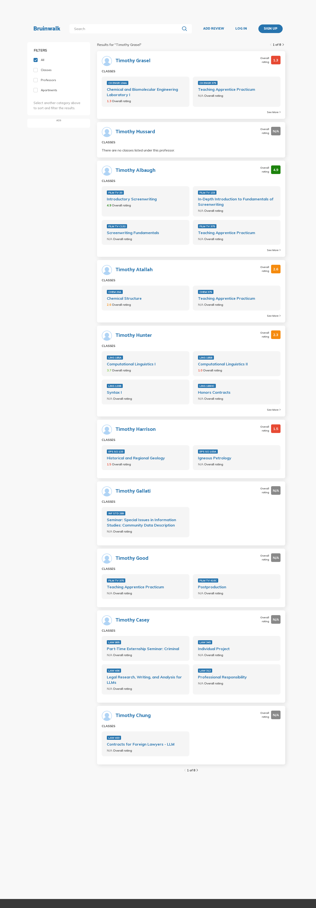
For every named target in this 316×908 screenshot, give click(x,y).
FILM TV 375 (207, 226)
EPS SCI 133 (115, 451)
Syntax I (114, 392)
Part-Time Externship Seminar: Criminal (143, 648)
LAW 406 (114, 670)
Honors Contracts (214, 392)
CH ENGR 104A (117, 83)
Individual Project (214, 648)
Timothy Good (132, 558)
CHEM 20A (114, 292)
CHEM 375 (205, 292)
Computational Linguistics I (131, 364)
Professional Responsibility (222, 677)
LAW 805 (114, 642)
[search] (125, 28)
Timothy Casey (132, 620)
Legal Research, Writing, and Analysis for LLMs (144, 680)
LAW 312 (205, 670)
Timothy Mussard (135, 132)
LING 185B (205, 357)
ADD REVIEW (213, 29)
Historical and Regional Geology (136, 458)
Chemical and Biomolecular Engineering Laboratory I (142, 92)
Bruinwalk (46, 28)
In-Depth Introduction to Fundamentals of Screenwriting (235, 202)
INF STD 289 (116, 513)
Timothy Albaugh (135, 170)
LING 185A (114, 357)
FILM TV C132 (117, 226)
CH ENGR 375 (207, 83)
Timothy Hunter (133, 335)
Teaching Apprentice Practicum (226, 89)
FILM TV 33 (115, 192)
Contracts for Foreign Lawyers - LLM (141, 744)
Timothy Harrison (135, 429)
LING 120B (114, 385)
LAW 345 (205, 642)
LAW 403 (114, 737)
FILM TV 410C (208, 580)
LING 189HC (206, 385)
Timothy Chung (133, 716)
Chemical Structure (124, 298)
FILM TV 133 (207, 192)
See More (273, 112)
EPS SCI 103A (207, 451)
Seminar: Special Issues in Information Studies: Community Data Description (141, 522)
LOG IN (241, 29)
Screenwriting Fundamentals (133, 232)
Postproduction (212, 586)
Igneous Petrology (214, 458)
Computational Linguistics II (223, 364)
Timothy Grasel (132, 61)
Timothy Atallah (134, 270)
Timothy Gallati (133, 491)
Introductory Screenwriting (132, 199)
